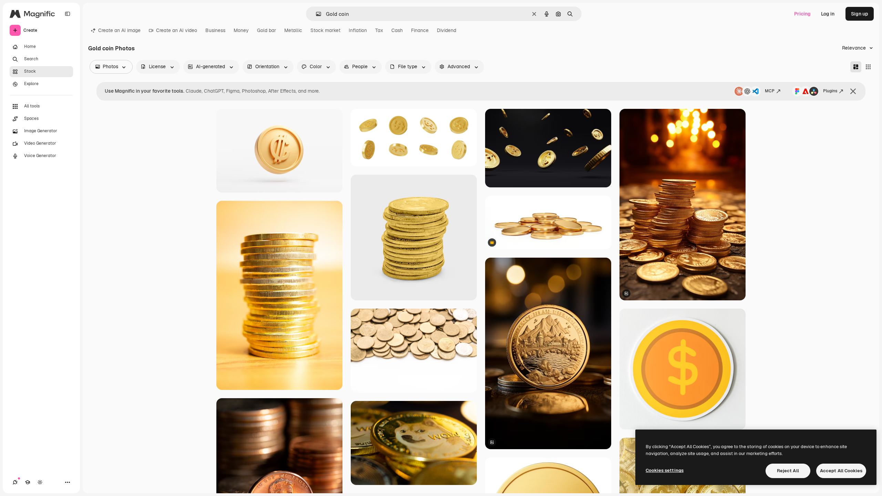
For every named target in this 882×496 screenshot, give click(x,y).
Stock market (325, 30)
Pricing (802, 14)
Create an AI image (119, 30)
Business (215, 30)
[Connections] (15, 482)
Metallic (293, 30)
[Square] (868, 66)
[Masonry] (855, 66)
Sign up (859, 14)
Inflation (358, 30)
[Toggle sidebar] (67, 13)
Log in (827, 14)
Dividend (446, 30)
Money (241, 30)
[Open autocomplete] (315, 14)
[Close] (853, 91)
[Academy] (27, 482)
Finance (420, 30)
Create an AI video (176, 30)
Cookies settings (665, 470)
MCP (770, 91)
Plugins (830, 91)
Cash (397, 30)
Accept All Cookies (841, 471)
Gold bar (266, 30)
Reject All (788, 471)
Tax (379, 30)
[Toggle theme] (39, 482)
